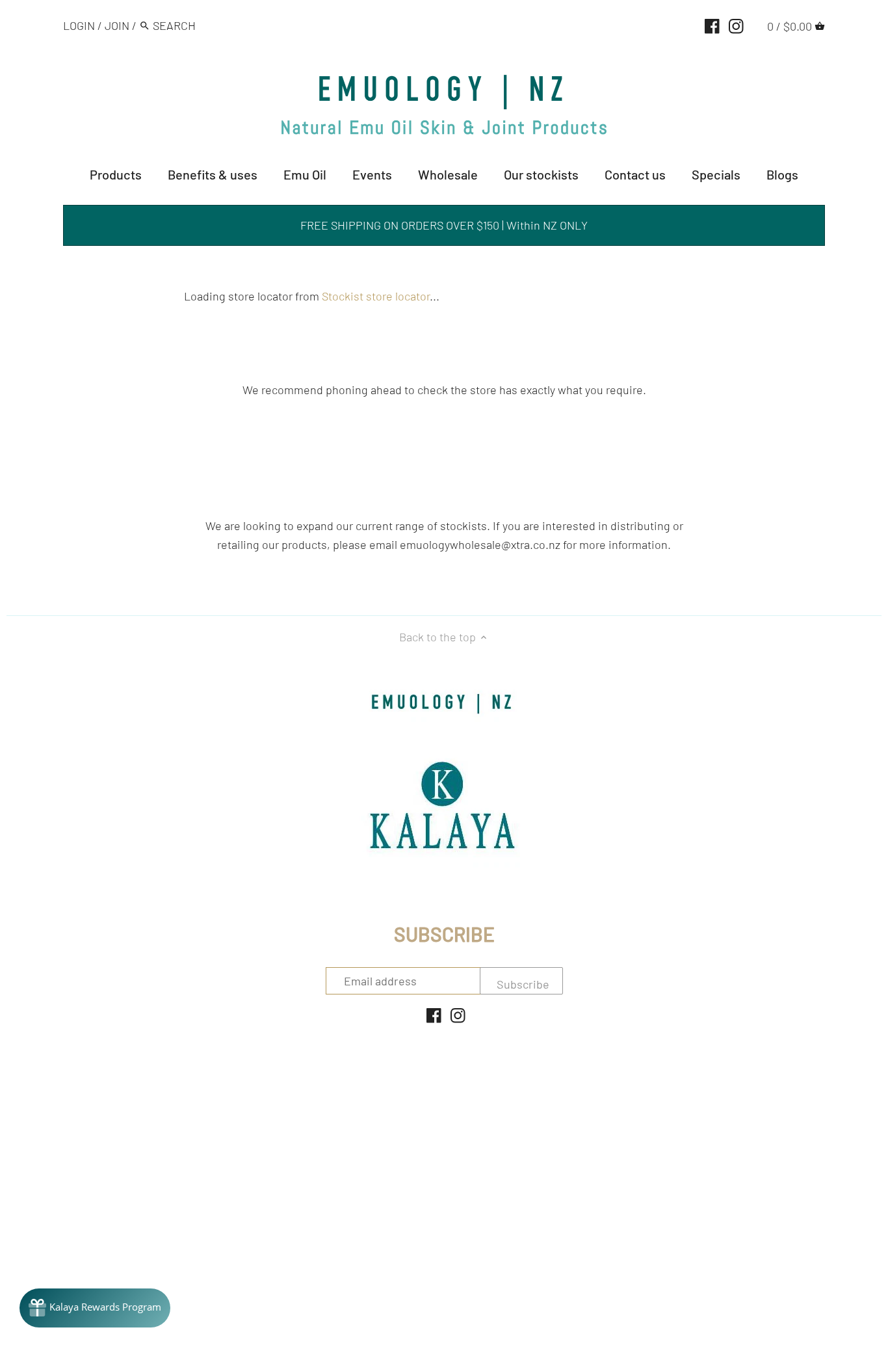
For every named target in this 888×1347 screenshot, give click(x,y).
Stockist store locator (376, 296)
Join (117, 25)
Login (79, 25)
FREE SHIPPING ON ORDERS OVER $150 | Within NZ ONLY (444, 225)
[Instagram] (736, 24)
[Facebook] (712, 24)
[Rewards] (95, 1307)
